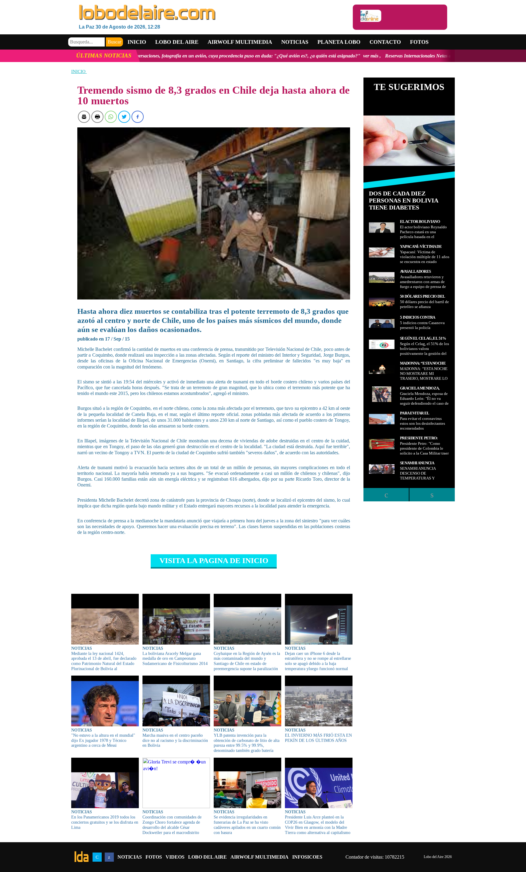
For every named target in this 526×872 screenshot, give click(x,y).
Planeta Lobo (338, 42)
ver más (301, 55)
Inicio (137, 42)
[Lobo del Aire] (216, 13)
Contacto (385, 42)
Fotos (419, 42)
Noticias (294, 42)
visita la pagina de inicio (214, 560)
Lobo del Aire (207, 857)
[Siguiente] (432, 494)
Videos (175, 857)
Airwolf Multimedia (240, 42)
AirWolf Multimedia (259, 857)
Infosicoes (307, 857)
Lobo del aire (176, 42)
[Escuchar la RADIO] (400, 17)
